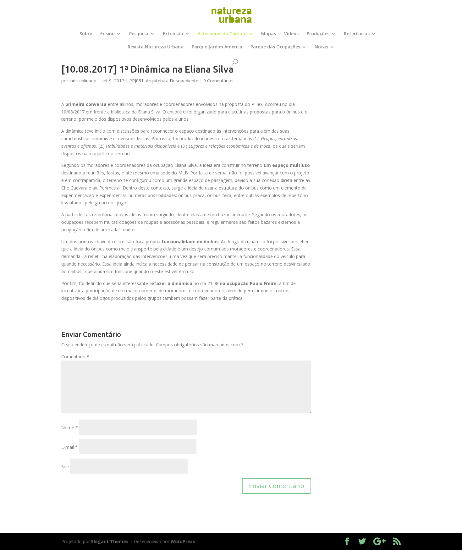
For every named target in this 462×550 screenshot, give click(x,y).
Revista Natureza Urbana (156, 47)
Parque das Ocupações (275, 47)
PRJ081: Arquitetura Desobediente (163, 81)
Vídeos (291, 33)
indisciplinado (82, 81)
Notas (321, 47)
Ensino (107, 33)
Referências (357, 33)
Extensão (173, 33)
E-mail (69, 447)
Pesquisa (138, 33)
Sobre (86, 33)
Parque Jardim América (217, 47)
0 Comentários (218, 81)
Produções (318, 33)
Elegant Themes (110, 541)
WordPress (183, 541)
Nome (69, 428)
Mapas (268, 33)
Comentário (75, 357)
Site (65, 467)
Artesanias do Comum (222, 33)
